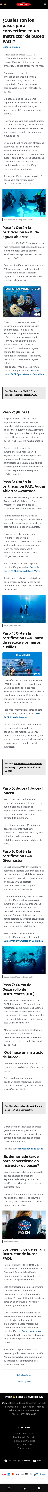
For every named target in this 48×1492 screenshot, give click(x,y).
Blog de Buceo (24, 1444)
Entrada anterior (24, 1375)
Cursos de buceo (11, 46)
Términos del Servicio (24, 1437)
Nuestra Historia (24, 1433)
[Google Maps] (39, 1488)
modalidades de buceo (31, 1148)
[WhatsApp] (24, 1488)
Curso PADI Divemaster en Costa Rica (23, 940)
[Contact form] (9, 1488)
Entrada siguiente (24, 1381)
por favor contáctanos (29, 1331)
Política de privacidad (24, 1440)
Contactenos (24, 1448)
